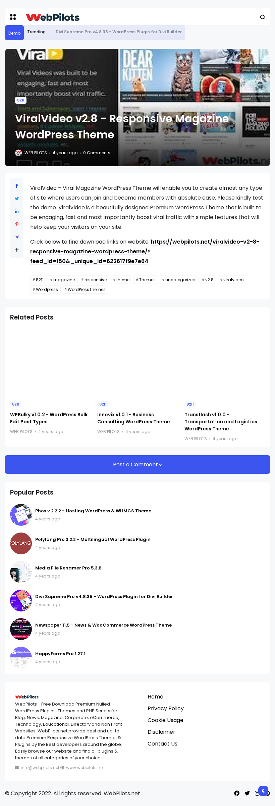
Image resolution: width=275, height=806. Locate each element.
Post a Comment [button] (136, 464)
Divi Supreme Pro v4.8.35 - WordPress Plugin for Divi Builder (119, 32)
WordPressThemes (87, 289)
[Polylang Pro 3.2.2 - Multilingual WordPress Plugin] (21, 543)
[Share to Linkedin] (17, 211)
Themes (147, 280)
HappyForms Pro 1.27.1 (60, 653)
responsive (96, 280)
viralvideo (233, 280)
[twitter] (247, 793)
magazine (64, 280)
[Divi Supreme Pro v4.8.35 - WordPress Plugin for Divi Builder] (50, 32)
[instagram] (257, 793)
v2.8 (209, 280)
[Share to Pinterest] (16, 224)
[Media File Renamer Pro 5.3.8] (21, 572)
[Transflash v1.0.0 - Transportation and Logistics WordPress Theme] (224, 361)
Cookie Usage (165, 720)
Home (155, 697)
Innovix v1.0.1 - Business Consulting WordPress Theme (133, 418)
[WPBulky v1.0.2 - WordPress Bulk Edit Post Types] (50, 361)
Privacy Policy (166, 708)
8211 (20, 100)
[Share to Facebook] (16, 186)
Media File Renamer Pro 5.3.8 (68, 568)
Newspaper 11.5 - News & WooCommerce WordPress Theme (103, 625)
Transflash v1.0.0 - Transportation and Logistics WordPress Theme (220, 421)
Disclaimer (161, 732)
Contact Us (162, 744)
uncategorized (180, 280)
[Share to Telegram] (17, 237)
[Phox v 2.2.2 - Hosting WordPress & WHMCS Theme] (21, 515)
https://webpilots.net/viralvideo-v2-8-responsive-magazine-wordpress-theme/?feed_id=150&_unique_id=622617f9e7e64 (144, 251)
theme (122, 280)
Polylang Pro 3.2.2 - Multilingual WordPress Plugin (93, 539)
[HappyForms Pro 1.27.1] (21, 658)
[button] (13, 17)
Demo (14, 33)
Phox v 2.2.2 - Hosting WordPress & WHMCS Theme (93, 511)
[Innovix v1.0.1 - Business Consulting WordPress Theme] (137, 361)
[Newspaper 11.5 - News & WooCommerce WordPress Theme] (21, 629)
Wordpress (47, 289)
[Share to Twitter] (17, 199)
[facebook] (236, 793)
